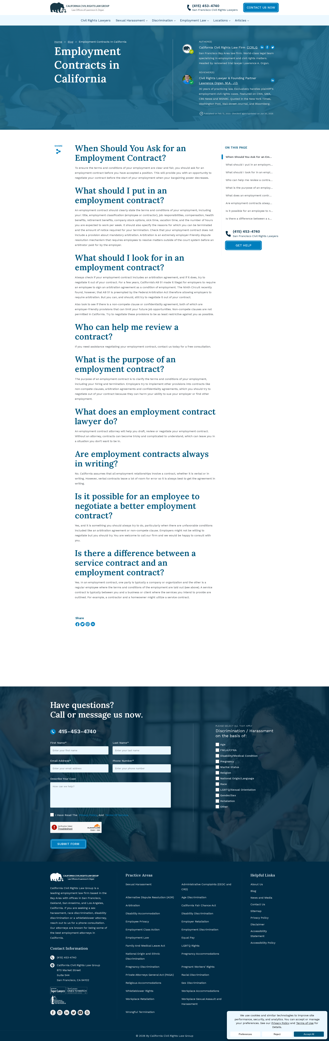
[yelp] (87, 1012)
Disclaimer (258, 924)
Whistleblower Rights (139, 991)
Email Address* (60, 760)
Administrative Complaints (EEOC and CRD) (206, 887)
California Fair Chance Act (198, 905)
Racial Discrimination (195, 974)
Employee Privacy (137, 921)
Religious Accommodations (143, 982)
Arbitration (133, 905)
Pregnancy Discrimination (142, 966)
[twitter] (73, 1012)
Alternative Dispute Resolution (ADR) (150, 897)
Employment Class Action (143, 929)
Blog (70, 41)
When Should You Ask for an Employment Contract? (249, 157)
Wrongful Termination (140, 1012)
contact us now (261, 7)
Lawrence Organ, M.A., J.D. (218, 83)
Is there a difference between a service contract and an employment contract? (249, 218)
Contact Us (258, 904)
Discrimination (162, 20)
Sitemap (256, 911)
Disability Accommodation (143, 913)
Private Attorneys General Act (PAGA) (150, 974)
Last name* (121, 742)
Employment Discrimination (199, 929)
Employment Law (193, 20)
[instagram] (60, 1012)
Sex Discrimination (193, 982)
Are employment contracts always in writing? (249, 203)
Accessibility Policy (263, 942)
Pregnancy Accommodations (200, 953)
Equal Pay (187, 937)
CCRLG (252, 47)
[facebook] (53, 1012)
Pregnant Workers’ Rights (198, 966)
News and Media (261, 897)
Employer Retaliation (195, 921)
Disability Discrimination (197, 913)
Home (58, 41)
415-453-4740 (77, 731)
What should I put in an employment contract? (249, 164)
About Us (257, 884)
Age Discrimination (193, 897)
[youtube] (80, 1012)
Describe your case (63, 778)
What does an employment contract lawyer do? (249, 195)
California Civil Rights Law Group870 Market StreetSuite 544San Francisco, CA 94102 (78, 973)
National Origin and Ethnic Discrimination (143, 956)
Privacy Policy (88, 815)
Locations (220, 20)
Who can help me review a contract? (249, 180)
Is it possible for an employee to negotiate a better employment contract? (249, 210)
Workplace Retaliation (140, 999)
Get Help (243, 245)
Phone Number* (123, 760)
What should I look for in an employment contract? (249, 172)
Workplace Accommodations (200, 991)
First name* (58, 742)
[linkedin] (66, 1012)
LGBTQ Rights (190, 945)
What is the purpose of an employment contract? (249, 187)
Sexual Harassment (130, 20)
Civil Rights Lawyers (96, 20)
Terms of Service (116, 815)
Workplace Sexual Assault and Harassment (201, 1001)
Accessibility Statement (259, 933)
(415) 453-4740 (205, 6)
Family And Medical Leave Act (145, 945)
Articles (240, 20)
